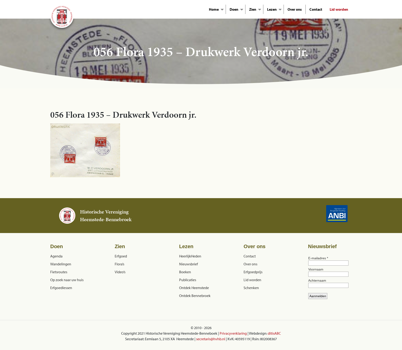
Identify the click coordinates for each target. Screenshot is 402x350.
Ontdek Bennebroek (195, 295)
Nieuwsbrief (188, 264)
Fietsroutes (58, 272)
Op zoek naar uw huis (67, 279)
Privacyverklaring (233, 333)
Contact (315, 9)
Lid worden (339, 9)
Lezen (272, 9)
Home (214, 9)
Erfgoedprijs (253, 272)
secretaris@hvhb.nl (210, 339)
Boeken (185, 272)
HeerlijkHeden (190, 256)
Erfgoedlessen (61, 287)
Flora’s (119, 264)
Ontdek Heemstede (194, 287)
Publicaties (187, 279)
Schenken (251, 287)
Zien (252, 9)
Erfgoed (121, 256)
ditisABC (274, 333)
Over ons (295, 9)
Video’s (120, 272)
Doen (234, 9)
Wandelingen (60, 264)
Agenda (56, 256)
